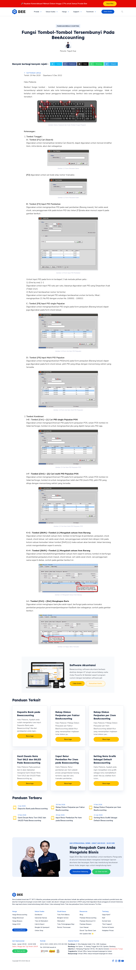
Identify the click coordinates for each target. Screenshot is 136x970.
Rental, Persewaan (63, 927)
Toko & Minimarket (41, 921)
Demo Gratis (108, 12)
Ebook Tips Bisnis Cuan (88, 930)
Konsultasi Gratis (95, 683)
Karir (103, 918)
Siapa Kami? (106, 915)
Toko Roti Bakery (63, 915)
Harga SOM (16, 924)
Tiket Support (107, 924)
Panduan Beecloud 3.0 (87, 921)
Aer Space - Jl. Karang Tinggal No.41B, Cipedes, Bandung (91, 946)
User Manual (84, 927)
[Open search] (122, 12)
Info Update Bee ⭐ (87, 934)
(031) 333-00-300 (60, 944)
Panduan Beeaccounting (88, 918)
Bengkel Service (62, 918)
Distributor (38, 915)
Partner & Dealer (108, 927)
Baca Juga (29, 736)
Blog (81, 915)
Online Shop (39, 930)
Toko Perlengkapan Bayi (65, 924)
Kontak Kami (106, 921)
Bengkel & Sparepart (42, 927)
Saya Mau (109, 3)
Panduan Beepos (85, 924)
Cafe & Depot (39, 924)
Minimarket (61, 921)
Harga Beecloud (17, 918)
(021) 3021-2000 (46, 944)
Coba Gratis (77, 683)
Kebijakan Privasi (108, 930)
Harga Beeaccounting (19, 915)
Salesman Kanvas (41, 918)
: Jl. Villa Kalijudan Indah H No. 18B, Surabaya (87, 944)
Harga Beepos (17, 921)
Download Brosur (19, 930)
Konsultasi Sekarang (80, 871)
